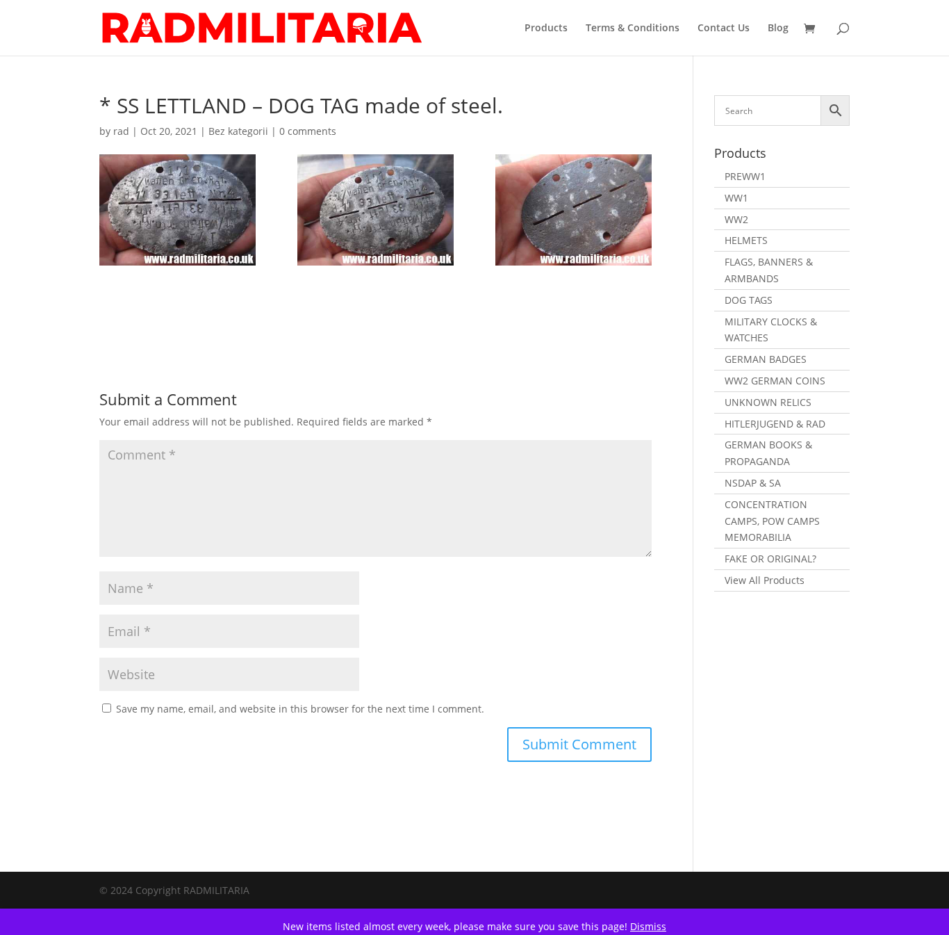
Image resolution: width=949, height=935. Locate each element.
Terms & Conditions (632, 28)
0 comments (307, 131)
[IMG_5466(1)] (177, 210)
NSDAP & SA (753, 482)
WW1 (736, 197)
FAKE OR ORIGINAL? (770, 558)
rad (121, 131)
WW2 (736, 219)
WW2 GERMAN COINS (775, 380)
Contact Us (724, 28)
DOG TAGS (749, 300)
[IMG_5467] (375, 210)
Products (546, 28)
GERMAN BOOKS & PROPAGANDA (768, 453)
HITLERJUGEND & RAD (775, 423)
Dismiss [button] (648, 926)
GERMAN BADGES (766, 359)
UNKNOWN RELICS (768, 402)
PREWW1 (745, 176)
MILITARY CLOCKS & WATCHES (771, 330)
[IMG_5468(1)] (573, 210)
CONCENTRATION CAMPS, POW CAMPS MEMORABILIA (772, 521)
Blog (778, 28)
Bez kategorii (238, 131)
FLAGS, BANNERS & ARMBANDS (769, 270)
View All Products (764, 580)
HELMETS (746, 240)
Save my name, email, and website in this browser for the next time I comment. (300, 708)
